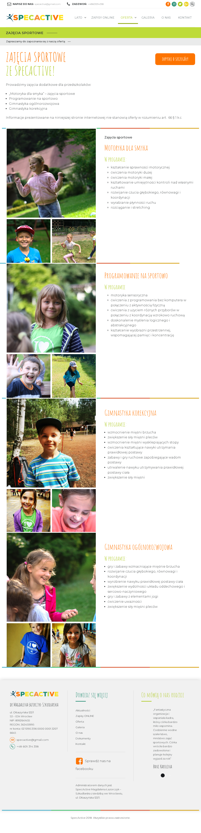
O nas (166, 17)
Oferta (126, 17)
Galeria (148, 17)
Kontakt (185, 17)
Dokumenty (83, 738)
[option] (166, 744)
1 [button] (163, 775)
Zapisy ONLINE (102, 17)
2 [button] (170, 775)
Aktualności (83, 710)
